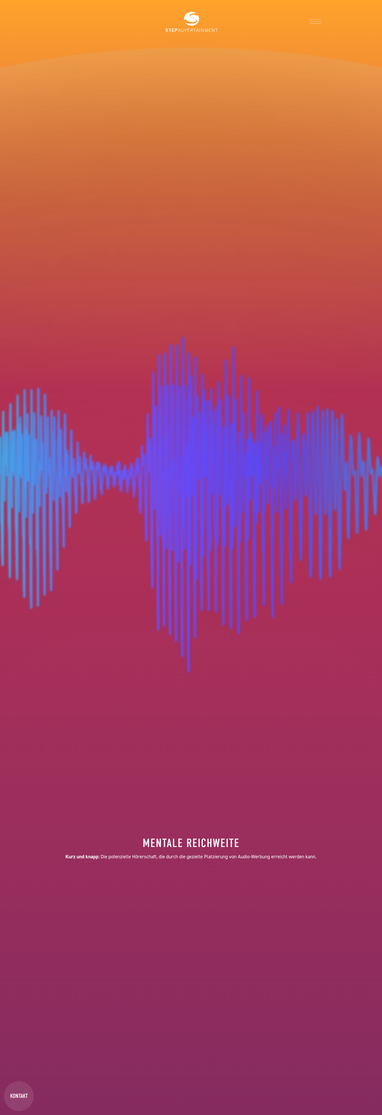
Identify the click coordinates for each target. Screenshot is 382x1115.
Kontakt (18, 1096)
